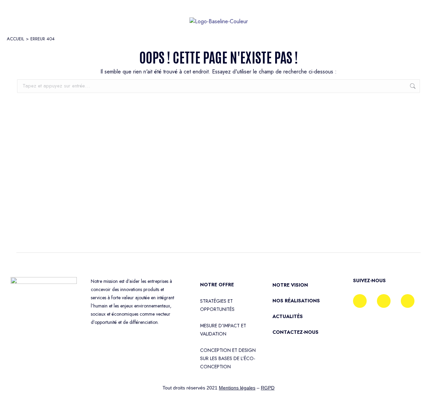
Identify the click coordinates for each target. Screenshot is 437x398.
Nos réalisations (296, 300)
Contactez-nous (295, 332)
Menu (31, 17)
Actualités (287, 316)
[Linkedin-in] (384, 301)
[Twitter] (407, 301)
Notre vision (290, 285)
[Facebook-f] (360, 301)
